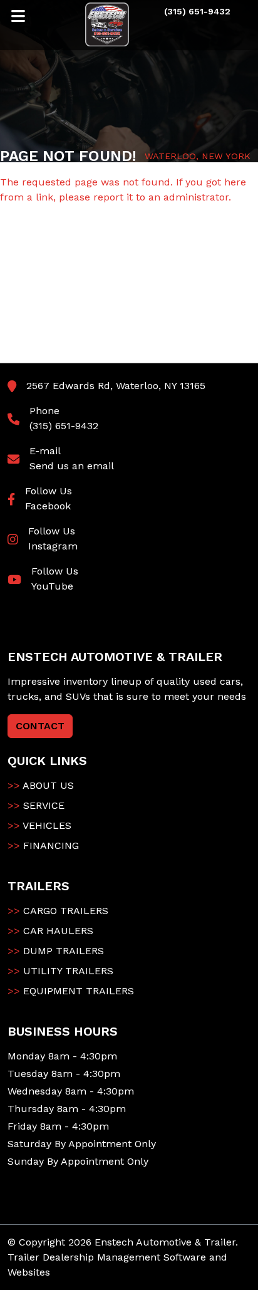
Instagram (53, 546)
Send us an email (71, 466)
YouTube (52, 586)
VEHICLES (39, 825)
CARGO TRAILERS (58, 911)
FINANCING (43, 845)
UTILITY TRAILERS (60, 971)
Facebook (48, 506)
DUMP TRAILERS (56, 951)
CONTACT (40, 726)
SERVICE (36, 805)
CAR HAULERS (50, 931)
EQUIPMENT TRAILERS (71, 991)
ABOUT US (41, 785)
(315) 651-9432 (63, 426)
